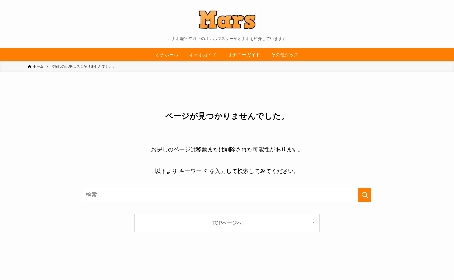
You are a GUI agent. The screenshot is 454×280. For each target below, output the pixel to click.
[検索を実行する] (364, 195)
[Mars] (227, 19)
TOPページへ (227, 223)
